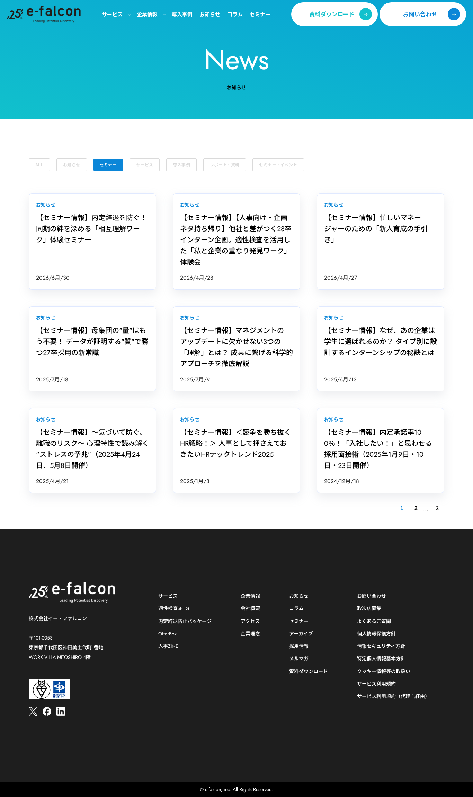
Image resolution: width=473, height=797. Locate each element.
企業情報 (250, 596)
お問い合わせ (371, 596)
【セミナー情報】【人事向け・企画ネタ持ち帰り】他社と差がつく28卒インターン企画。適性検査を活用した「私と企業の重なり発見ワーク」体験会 (236, 240)
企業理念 (250, 634)
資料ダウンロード (308, 671)
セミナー (108, 164)
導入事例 (181, 164)
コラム (296, 609)
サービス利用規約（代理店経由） (393, 696)
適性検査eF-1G (173, 609)
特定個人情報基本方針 (381, 659)
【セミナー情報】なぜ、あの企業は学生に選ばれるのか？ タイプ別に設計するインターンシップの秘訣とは (380, 342)
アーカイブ (301, 634)
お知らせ (71, 164)
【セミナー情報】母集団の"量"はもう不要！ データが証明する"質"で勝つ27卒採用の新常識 (92, 342)
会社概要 (250, 609)
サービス (144, 164)
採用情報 (299, 646)
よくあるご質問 (374, 621)
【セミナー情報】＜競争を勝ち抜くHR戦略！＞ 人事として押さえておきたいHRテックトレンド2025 (235, 443)
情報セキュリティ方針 (381, 646)
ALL (39, 164)
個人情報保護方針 (376, 634)
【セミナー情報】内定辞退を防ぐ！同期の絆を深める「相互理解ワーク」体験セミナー (91, 229)
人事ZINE (168, 646)
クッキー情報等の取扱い (383, 671)
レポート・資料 (225, 164)
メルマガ (299, 659)
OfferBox (167, 634)
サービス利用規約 (376, 684)
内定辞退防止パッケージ (185, 621)
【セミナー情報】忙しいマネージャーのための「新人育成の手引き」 (376, 229)
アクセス (250, 621)
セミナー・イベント (278, 164)
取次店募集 (369, 609)
